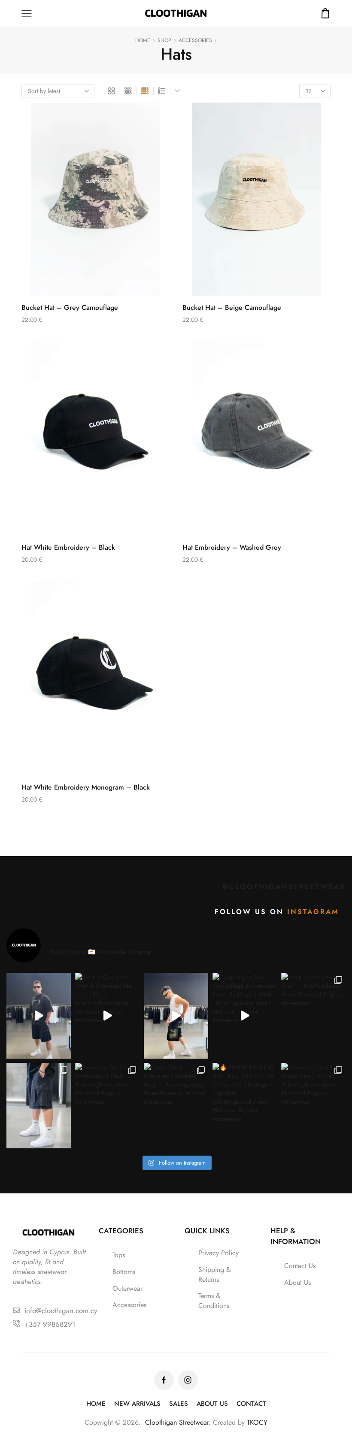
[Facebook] (164, 1380)
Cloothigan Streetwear (177, 1422)
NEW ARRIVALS (137, 1403)
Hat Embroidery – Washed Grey (231, 547)
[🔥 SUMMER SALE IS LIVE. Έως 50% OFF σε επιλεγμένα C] (244, 1106)
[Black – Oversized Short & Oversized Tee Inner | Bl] (107, 1016)
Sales (178, 1403)
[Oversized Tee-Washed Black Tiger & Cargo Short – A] (38, 1016)
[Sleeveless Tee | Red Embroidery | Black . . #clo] (107, 1106)
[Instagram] (188, 1380)
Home (142, 40)
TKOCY (257, 1422)
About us (212, 1403)
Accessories (195, 40)
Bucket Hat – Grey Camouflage (69, 307)
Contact (251, 1403)
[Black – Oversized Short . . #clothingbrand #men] (313, 1016)
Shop (164, 40)
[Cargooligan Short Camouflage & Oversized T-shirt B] (244, 1016)
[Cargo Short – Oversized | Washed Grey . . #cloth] (176, 1106)
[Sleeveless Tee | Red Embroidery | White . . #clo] (313, 1106)
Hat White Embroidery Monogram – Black (85, 787)
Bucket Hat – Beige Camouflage (231, 307)
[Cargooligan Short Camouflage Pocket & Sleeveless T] (176, 1016)
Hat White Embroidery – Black (68, 547)
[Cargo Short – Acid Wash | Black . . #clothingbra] (38, 1106)
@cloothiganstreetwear (284, 887)
